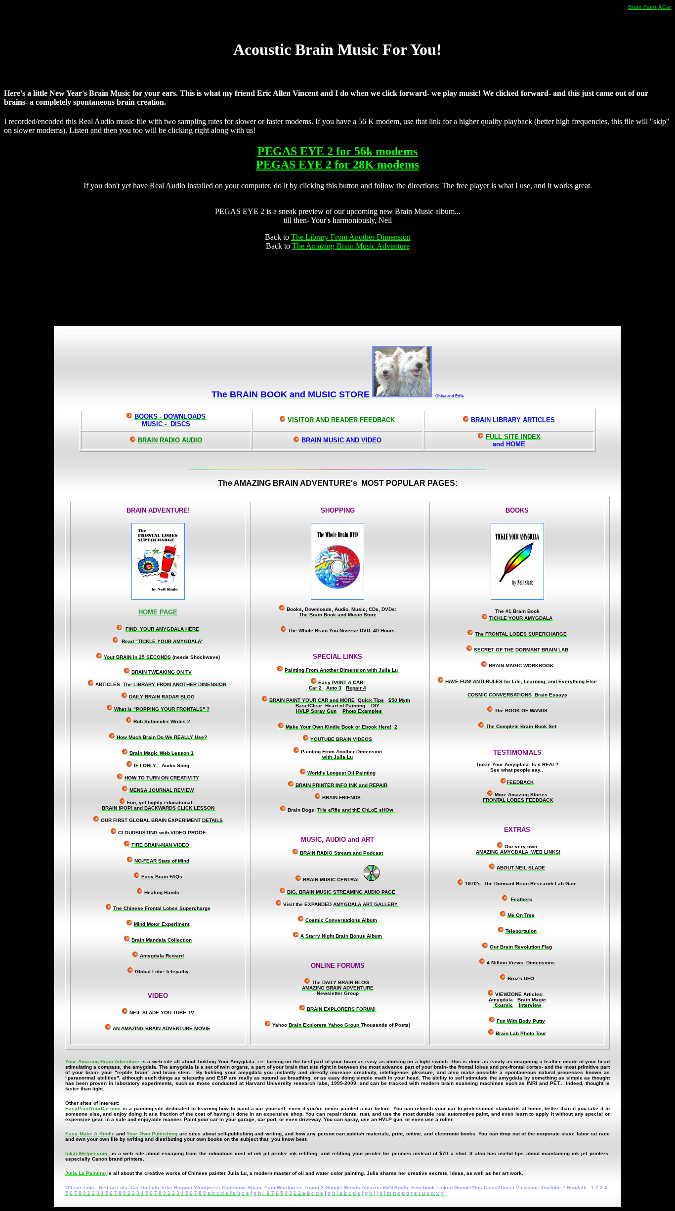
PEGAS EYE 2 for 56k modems (337, 151)
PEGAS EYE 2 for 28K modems (337, 164)
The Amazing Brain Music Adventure (351, 246)
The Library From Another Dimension (351, 237)
